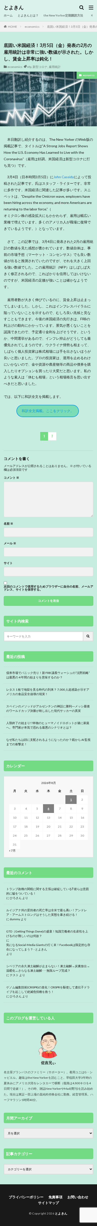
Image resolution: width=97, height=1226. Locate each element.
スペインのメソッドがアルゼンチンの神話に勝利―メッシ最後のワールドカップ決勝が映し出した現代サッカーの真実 (48, 708)
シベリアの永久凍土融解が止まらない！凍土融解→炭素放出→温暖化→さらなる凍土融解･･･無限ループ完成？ (48, 968)
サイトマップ (48, 1203)
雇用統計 (55, 67)
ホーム (8, 15)
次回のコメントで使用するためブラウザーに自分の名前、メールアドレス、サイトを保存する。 (48, 588)
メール (10, 543)
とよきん (14, 7)
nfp (29, 67)
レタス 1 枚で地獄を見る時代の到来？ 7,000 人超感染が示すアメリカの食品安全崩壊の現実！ (47, 692)
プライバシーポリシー (26, 1197)
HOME (12, 26)
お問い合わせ (77, 1197)
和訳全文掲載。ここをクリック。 (48, 411)
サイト (8, 563)
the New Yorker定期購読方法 (63, 15)
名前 (8, 523)
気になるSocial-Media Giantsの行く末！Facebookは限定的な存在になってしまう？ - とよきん (48, 947)
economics (32, 26)
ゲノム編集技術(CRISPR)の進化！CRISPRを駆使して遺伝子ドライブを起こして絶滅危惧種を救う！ (48, 989)
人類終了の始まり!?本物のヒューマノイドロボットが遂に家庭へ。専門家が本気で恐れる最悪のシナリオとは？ (47, 725)
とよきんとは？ (28, 15)
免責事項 (55, 1197)
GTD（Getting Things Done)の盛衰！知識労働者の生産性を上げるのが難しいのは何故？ (47, 933)
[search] (88, 636)
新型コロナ (40, 67)
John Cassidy (63, 177)
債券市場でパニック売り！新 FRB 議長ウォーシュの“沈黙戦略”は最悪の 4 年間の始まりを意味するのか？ (48, 675)
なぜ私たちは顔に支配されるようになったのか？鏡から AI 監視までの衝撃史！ (48, 742)
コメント (11, 477)
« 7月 (12, 850)
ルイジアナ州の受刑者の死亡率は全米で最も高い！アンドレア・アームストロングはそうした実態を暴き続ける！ (46, 912)
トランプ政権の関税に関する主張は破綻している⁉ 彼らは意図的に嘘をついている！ (47, 891)
